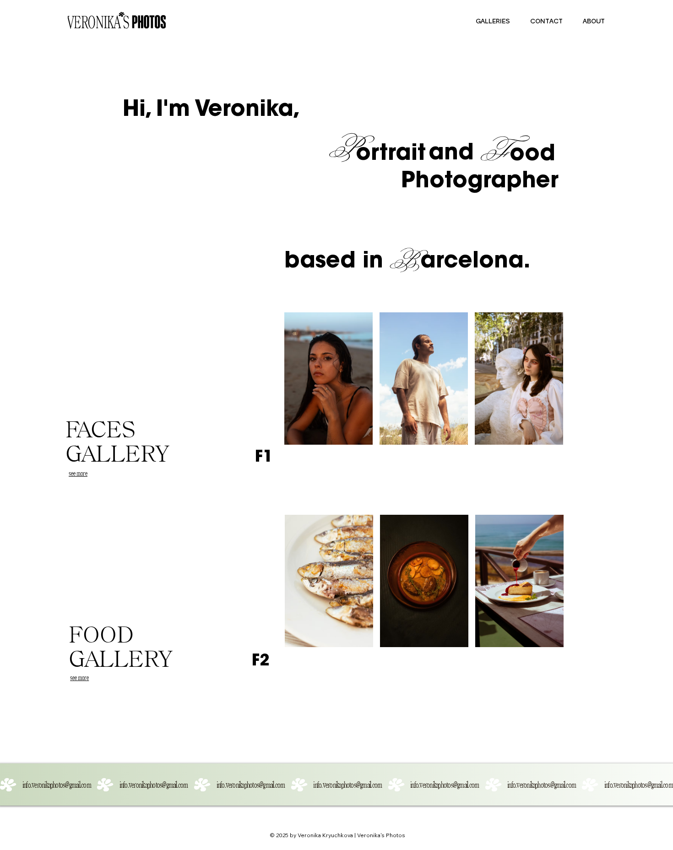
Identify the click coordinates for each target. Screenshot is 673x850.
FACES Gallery (117, 441)
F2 (260, 662)
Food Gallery (121, 646)
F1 (263, 458)
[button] (492, 22)
